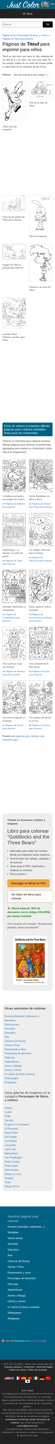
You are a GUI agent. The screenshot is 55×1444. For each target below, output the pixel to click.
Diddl (8, 1116)
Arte (7, 1037)
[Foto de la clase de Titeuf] (41, 96)
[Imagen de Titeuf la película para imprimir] (14, 258)
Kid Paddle (11, 1137)
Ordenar (6, 74)
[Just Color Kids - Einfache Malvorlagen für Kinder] (42, 1378)
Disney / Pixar (12, 1045)
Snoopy (9, 1178)
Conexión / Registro (46, 4)
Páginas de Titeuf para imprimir (17, 39)
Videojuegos (11, 1078)
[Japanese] (27, 1381)
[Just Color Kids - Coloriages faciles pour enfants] (17, 1378)
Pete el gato (11, 1166)
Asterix (8, 1108)
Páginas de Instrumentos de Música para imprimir (40, 617)
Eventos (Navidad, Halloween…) (26, 1226)
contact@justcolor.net (27, 1426)
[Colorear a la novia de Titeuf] (41, 280)
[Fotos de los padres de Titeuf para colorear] (14, 210)
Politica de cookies (17, 1370)
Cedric (8, 1112)
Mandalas (10, 1020)
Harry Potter (11, 1132)
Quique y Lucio (13, 1174)
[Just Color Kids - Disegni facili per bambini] (36, 1378)
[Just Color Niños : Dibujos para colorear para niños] (28, 4)
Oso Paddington (13, 1157)
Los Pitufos (11, 1141)
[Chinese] (48, 1378)
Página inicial (8, 35)
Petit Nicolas (11, 1170)
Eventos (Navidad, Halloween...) (22, 1016)
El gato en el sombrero (17, 1124)
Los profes (10, 1145)
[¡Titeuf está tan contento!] (14, 120)
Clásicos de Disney (15, 1041)
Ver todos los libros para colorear (26, 896)
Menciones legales (45, 1367)
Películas (10, 1057)
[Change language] (52, 4)
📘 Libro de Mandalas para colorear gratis (24, 1340)
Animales (10, 1028)
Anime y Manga (13, 1066)
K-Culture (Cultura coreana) (20, 1074)
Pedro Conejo (12, 1161)
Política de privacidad (37, 1370)
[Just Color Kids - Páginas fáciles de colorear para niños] (23, 1378)
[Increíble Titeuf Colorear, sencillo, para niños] (14, 328)
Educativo (10, 1032)
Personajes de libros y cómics (33, 35)
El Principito (11, 1128)
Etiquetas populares (13, 1367)
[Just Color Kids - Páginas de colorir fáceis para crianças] (30, 1378)
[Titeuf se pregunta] (41, 230)
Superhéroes (12, 1061)
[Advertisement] (27, 164)
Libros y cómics (13, 1070)
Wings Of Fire (12, 1186)
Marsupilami (11, 1153)
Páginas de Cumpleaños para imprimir (11, 617)
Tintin (8, 1182)
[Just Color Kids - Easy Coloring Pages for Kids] (9, 1378)
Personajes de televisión (18, 1053)
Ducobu (9, 1120)
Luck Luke (10, 1149)
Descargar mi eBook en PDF (28, 883)
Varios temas (12, 1024)
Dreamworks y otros (15, 1049)
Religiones (10, 1082)
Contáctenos (29, 1367)
